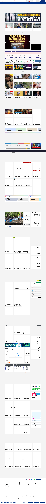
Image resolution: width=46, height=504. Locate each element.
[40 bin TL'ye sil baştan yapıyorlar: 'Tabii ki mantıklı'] (26, 346)
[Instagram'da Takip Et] (35, 403)
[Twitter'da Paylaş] (37, 444)
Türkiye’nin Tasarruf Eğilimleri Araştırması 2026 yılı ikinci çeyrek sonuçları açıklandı (18, 467)
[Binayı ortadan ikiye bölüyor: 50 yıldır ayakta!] (33, 284)
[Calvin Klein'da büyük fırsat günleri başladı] (18, 190)
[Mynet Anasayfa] (3, 1)
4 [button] (11, 243)
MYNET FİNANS (9, 62)
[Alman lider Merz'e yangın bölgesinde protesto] (18, 76)
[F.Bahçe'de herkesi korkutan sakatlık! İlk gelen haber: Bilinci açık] (9, 305)
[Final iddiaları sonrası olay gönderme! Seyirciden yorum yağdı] (18, 437)
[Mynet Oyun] (18, 67)
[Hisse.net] (9, 67)
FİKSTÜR (39, 299)
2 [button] (8, 243)
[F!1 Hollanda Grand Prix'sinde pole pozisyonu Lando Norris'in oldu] (18, 326)
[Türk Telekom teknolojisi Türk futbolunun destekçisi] (9, 480)
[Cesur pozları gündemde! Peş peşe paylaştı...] (18, 445)
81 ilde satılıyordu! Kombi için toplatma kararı (38, 359)
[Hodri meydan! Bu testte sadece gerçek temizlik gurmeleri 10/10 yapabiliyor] (37, 76)
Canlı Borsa (39, 342)
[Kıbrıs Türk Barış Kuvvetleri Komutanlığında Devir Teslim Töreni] (18, 85)
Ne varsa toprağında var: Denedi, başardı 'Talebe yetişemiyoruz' (36, 467)
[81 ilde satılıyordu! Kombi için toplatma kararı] (33, 360)
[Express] (32, 1)
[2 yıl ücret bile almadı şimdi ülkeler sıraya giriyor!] (27, 181)
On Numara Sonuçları (37, 437)
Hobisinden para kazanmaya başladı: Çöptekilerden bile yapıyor (27, 476)
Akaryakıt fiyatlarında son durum (18, 484)
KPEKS (5, 384)
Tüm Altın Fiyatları (26, 241)
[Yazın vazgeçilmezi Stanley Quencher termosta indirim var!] (18, 265)
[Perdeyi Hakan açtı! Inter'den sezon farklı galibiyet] (26, 301)
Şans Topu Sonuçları (36, 435)
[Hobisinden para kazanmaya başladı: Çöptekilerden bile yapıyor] (27, 471)
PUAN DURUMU (33, 299)
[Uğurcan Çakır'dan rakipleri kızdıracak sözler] (18, 273)
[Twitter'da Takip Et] (33, 403)
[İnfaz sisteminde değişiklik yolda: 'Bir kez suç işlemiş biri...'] (23, 17)
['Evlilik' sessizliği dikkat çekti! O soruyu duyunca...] (18, 429)
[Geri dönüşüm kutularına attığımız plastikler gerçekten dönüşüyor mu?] (18, 198)
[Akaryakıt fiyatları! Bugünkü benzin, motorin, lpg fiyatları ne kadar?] (9, 120)
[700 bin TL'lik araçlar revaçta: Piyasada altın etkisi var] (18, 354)
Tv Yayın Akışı (33, 414)
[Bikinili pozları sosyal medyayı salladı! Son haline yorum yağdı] (9, 420)
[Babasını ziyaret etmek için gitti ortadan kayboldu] (27, 76)
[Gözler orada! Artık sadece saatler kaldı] (9, 350)
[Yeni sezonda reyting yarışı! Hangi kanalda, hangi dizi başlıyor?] (9, 441)
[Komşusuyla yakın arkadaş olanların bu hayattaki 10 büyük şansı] (18, 111)
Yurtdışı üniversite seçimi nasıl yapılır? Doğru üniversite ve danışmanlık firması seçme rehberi (9, 476)
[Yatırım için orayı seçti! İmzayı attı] (9, 261)
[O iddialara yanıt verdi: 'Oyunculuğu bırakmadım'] (27, 111)
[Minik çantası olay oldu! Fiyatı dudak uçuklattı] (18, 412)
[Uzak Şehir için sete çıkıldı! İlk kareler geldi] (9, 81)
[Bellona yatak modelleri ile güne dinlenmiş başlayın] (9, 463)
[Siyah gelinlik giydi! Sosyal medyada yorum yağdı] (26, 445)
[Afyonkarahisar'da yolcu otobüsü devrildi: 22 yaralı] (27, 120)
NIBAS (5, 385)
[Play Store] (7, 500)
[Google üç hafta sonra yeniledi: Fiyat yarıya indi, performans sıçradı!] (37, 480)
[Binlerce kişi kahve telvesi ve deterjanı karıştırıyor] (37, 190)
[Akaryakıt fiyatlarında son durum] (18, 480)
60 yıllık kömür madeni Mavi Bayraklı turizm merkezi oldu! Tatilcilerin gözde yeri (38, 280)
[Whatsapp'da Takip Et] (40, 403)
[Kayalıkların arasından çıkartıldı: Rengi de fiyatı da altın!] (9, 282)
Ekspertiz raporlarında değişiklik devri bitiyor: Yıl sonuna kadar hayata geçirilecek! (38, 370)
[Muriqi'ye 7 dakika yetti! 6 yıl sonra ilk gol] (18, 309)
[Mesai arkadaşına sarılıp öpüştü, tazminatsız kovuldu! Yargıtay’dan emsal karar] (33, 355)
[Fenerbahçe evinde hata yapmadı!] (9, 318)
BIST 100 (7, 366)
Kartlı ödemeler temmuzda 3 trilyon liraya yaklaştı (18, 475)
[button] (33, 1)
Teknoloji (20, 499)
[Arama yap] (34, 1)
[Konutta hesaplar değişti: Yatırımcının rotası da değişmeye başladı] (26, 354)
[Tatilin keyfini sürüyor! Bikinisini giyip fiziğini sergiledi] (9, 429)
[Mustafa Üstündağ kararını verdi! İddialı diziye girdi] (37, 202)
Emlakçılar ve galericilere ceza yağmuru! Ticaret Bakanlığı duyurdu (38, 364)
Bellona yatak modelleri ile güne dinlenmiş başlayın (8, 467)
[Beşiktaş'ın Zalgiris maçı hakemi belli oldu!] (26, 322)
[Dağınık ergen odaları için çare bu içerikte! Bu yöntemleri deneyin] (37, 181)
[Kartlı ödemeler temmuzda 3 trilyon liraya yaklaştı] (18, 471)
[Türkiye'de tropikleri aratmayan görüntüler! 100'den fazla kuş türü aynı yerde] (27, 198)
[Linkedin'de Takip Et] (36, 403)
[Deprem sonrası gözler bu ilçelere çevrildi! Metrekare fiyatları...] (9, 206)
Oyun (34, 499)
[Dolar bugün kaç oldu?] (26, 256)
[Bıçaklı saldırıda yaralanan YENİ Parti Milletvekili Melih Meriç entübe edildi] (17, 42)
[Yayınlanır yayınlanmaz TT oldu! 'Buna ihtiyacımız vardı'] (18, 403)
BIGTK (5, 386)
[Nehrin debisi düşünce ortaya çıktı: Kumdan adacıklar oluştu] (27, 85)
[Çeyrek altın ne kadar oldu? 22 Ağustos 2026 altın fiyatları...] (18, 181)
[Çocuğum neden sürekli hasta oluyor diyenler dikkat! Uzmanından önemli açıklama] (18, 120)
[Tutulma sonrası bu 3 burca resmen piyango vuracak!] (9, 111)
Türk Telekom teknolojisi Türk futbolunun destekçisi (9, 484)
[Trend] (28, 1)
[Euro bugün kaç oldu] (9, 273)
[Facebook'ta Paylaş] (35, 444)
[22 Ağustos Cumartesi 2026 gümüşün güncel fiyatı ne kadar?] (18, 282)
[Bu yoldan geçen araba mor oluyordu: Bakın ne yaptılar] (33, 275)
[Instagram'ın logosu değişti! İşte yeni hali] (27, 480)
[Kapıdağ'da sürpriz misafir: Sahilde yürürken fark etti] (33, 266)
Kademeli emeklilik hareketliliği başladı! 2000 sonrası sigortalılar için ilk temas (38, 374)
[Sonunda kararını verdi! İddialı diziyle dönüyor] (18, 420)
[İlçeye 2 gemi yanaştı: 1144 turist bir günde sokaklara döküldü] (33, 270)
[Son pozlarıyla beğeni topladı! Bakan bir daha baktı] (9, 408)
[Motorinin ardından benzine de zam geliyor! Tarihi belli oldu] (27, 367)
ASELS (23, 385)
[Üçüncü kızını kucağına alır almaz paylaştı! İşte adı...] (26, 425)
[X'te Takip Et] (27, 496)
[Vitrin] (29, 1)
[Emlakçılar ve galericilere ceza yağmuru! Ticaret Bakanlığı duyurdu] (33, 364)
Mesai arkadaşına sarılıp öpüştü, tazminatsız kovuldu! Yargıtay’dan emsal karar (38, 355)
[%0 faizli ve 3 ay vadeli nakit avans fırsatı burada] (37, 85)
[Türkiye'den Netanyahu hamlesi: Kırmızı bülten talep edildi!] (27, 206)
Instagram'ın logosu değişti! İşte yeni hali (27, 484)
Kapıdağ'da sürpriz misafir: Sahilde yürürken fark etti (38, 265)
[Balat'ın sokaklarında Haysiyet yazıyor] (37, 471)
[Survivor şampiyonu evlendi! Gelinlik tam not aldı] (26, 412)
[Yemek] (30, 1)
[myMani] (14, 1)
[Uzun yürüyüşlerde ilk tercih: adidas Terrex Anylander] (18, 206)
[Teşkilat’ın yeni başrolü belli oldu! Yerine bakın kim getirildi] (26, 278)
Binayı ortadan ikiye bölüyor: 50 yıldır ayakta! (38, 284)
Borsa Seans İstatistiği (29, 499)
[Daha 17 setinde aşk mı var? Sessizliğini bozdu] (9, 198)
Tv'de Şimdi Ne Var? (34, 416)
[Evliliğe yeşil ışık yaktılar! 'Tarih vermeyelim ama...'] (26, 403)
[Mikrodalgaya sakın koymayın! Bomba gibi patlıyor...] (26, 265)
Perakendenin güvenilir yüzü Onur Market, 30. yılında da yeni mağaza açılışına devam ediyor (27, 467)
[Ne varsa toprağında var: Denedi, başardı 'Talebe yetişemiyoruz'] (37, 463)
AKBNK (23, 386)
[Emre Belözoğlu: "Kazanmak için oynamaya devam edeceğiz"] (18, 301)
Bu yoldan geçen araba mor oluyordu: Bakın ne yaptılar (38, 274)
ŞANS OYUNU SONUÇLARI (35, 428)
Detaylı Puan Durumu (39, 314)
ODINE (14, 385)
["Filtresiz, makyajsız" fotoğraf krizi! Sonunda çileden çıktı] (9, 186)
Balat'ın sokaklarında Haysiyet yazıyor (36, 475)
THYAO (23, 384)
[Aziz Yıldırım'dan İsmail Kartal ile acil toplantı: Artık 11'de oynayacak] (9, 326)
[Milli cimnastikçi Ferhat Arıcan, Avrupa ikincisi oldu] (26, 309)
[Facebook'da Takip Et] (32, 403)
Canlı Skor (39, 297)
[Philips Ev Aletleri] (27, 1)
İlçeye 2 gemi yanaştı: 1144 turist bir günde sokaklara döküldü (38, 270)
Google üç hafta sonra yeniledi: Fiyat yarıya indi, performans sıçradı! (36, 484)
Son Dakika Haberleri (14, 499)
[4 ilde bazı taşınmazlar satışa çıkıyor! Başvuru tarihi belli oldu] (27, 190)
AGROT (14, 384)
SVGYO (14, 386)
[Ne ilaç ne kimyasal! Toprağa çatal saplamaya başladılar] (37, 116)
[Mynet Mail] (44, 3)
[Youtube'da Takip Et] (38, 403)
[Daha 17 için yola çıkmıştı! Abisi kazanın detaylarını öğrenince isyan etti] (26, 437)
